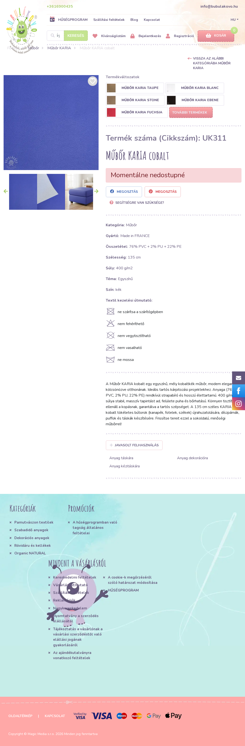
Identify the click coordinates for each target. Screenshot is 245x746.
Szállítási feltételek (109, 19)
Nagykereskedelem (70, 608)
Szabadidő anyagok (31, 530)
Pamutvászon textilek (33, 522)
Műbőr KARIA (59, 48)
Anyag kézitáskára (124, 466)
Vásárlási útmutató (70, 585)
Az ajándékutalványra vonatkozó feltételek (72, 655)
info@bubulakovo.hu (219, 6)
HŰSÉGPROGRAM (73, 19)
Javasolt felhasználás (137, 445)
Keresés (75, 35)
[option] (51, 122)
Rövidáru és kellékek (32, 545)
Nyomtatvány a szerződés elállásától (76, 618)
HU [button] (233, 19)
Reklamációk (64, 600)
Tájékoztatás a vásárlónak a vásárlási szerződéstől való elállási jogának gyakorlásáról (78, 637)
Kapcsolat (152, 19)
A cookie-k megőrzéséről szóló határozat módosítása (132, 580)
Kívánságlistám (113, 36)
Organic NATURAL (30, 553)
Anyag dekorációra (192, 458)
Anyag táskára (121, 458)
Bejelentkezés (149, 36)
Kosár (220, 35)
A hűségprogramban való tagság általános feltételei (95, 528)
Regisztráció (183, 36)
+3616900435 (60, 6)
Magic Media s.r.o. (41, 734)
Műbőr (33, 48)
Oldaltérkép (20, 716)
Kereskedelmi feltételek (74, 577)
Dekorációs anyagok (31, 538)
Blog (134, 19)
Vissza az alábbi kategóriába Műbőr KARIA (212, 63)
